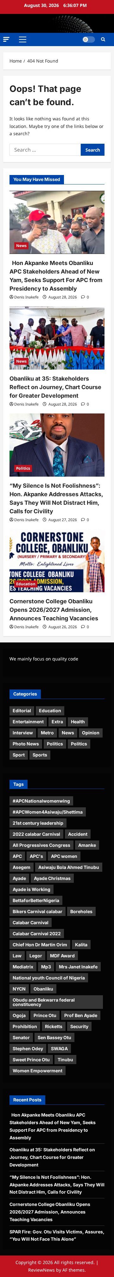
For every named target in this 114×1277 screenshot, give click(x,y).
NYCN (19, 988)
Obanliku (43, 988)
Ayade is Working (31, 889)
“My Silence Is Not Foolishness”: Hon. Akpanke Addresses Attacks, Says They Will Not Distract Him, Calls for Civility (57, 1184)
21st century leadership (38, 823)
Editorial (22, 710)
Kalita (81, 944)
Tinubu (65, 1059)
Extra (57, 721)
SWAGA (59, 1048)
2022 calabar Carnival (36, 834)
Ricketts (53, 1026)
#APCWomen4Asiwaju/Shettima (48, 812)
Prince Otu (45, 1015)
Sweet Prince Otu (31, 1059)
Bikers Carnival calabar (37, 911)
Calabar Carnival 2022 (37, 933)
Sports (40, 754)
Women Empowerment (37, 1070)
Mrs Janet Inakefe (78, 966)
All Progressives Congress (41, 845)
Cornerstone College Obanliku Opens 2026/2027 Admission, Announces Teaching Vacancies (54, 610)
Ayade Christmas (52, 878)
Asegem (21, 867)
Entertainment (28, 721)
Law (17, 955)
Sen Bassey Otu (54, 1037)
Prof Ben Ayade (80, 1015)
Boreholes (81, 911)
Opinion (90, 732)
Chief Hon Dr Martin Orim (40, 944)
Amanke (87, 845)
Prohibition (25, 1026)
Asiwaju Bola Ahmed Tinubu (68, 867)
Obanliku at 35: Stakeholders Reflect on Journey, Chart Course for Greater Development (55, 387)
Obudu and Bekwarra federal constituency (44, 1002)
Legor (35, 955)
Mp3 (46, 966)
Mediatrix (23, 966)
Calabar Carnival (30, 922)
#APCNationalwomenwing (41, 801)
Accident (77, 834)
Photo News (26, 743)
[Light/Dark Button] (88, 39)
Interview (23, 732)
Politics (23, 468)
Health (78, 721)
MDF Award (62, 955)
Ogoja (19, 1015)
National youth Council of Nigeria (49, 977)
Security (79, 1026)
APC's (36, 856)
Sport (19, 754)
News (21, 245)
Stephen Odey (28, 1048)
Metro (47, 732)
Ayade (19, 878)
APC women (64, 856)
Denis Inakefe (26, 297)
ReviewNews (41, 1270)
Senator (21, 1037)
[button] (6, 39)
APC (17, 856)
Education (25, 584)
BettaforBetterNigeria (36, 900)
